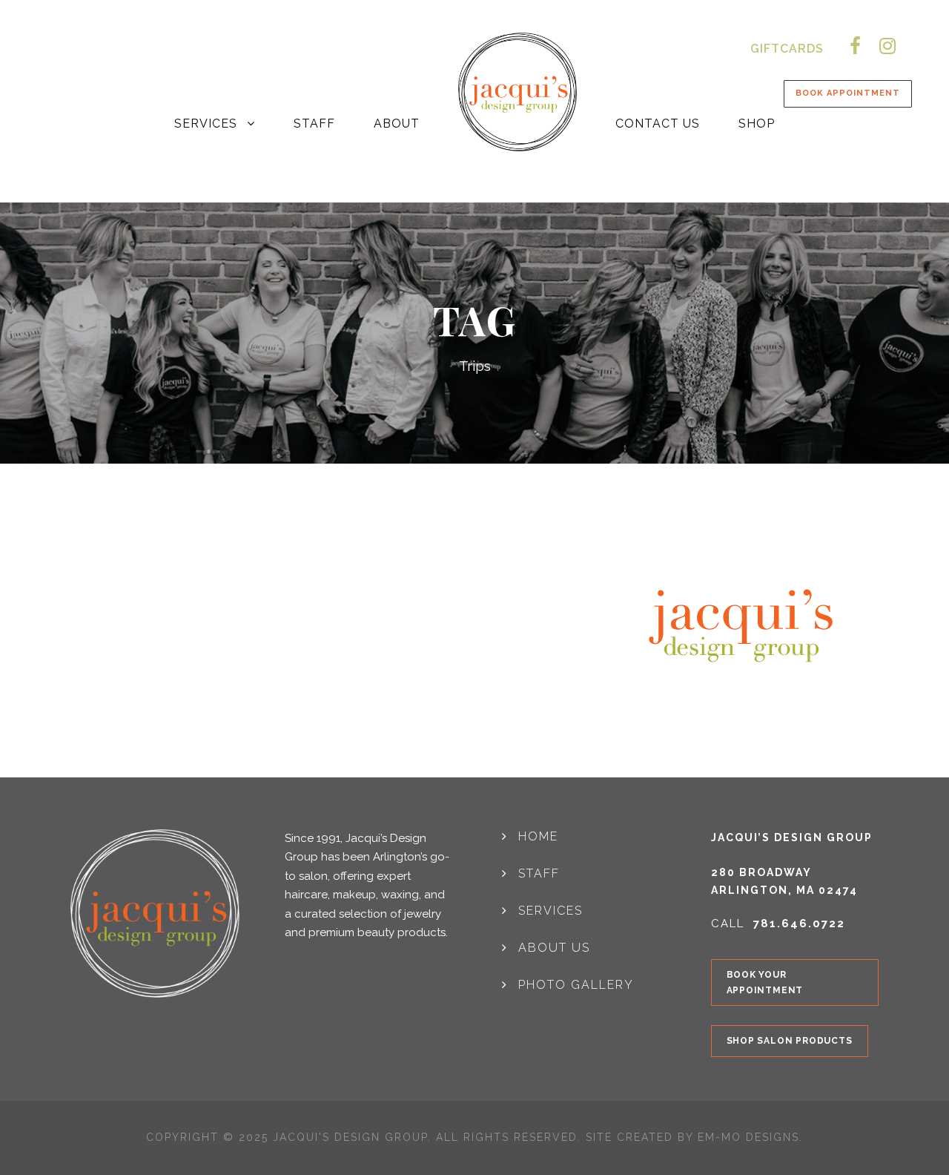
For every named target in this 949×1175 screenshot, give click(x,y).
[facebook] (855, 46)
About (397, 123)
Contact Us (657, 123)
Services (205, 123)
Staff (314, 123)
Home (538, 836)
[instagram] (887, 46)
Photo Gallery (576, 985)
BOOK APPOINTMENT (848, 93)
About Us (554, 948)
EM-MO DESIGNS (748, 1137)
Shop (756, 123)
